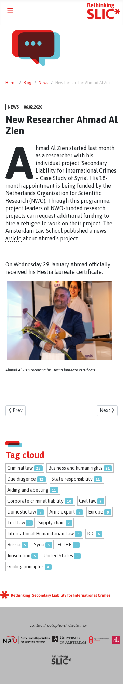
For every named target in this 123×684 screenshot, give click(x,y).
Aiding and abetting (28, 490)
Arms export (62, 512)
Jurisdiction (18, 555)
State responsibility (72, 479)
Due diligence (21, 479)
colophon (56, 625)
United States (58, 555)
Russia (13, 544)
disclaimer (77, 625)
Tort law (16, 522)
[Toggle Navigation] (10, 11)
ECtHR (64, 544)
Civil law (87, 501)
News (13, 107)
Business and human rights (75, 468)
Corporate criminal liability (35, 501)
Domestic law (21, 512)
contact (37, 625)
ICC (91, 533)
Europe (95, 512)
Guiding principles (25, 566)
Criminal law (20, 468)
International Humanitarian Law (40, 533)
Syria (39, 544)
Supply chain (51, 522)
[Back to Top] (111, 672)
